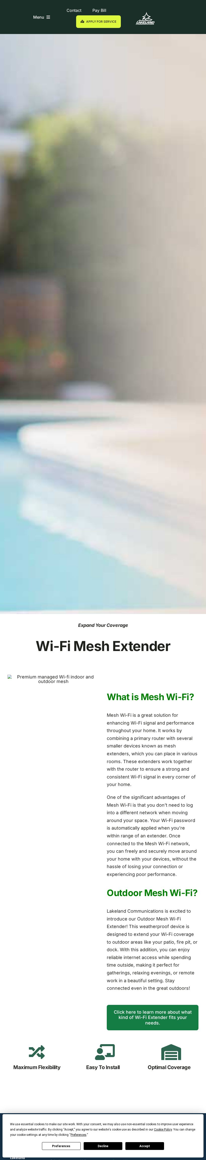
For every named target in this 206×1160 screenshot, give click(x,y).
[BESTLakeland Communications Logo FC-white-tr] (145, 14)
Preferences (61, 1146)
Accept (144, 1146)
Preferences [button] (78, 1135)
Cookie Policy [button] (163, 1129)
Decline (103, 1146)
